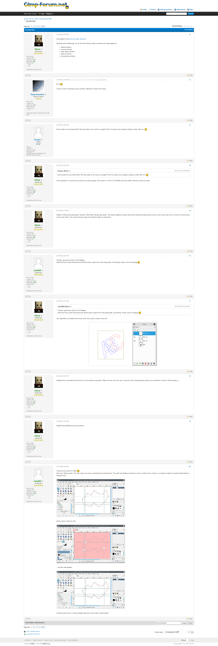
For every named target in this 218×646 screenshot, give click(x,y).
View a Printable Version (33, 631)
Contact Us (27, 640)
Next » (43, 26)
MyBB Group (46, 643)
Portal (144, 9)
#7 (190, 301)
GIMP (36, 19)
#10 (190, 466)
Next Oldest (30, 622)
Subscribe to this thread (33, 634)
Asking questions (166, 9)
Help (191, 9)
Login (43, 14)
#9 (190, 421)
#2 (190, 79)
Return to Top (48, 640)
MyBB (32, 643)
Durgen (37, 140)
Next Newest (39, 622)
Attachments (181, 9)
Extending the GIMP (46, 19)
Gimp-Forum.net (29, 19)
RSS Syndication (72, 640)
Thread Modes (189, 29)
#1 (190, 34)
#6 (190, 255)
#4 (190, 165)
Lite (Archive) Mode (60, 640)
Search (153, 9)
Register (49, 14)
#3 (190, 125)
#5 (190, 210)
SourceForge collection (77, 39)
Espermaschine (37, 94)
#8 (190, 376)
